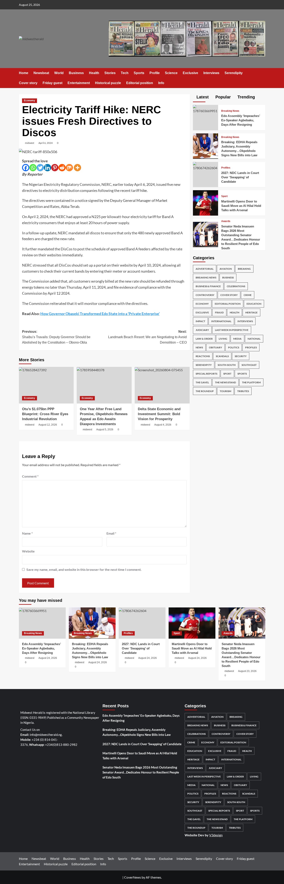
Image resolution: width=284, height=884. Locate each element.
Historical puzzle (108, 83)
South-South (227, 364)
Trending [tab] (245, 97)
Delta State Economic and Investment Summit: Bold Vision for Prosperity (159, 414)
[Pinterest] (54, 167)
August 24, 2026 (47, 658)
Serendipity (234, 73)
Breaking (244, 268)
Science (171, 73)
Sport (224, 196)
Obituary (215, 347)
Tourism (225, 391)
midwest (29, 142)
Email (111, 533)
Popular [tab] (222, 97)
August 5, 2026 (104, 429)
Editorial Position (228, 303)
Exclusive (190, 73)
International (221, 321)
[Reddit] (62, 167)
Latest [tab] (202, 97)
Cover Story (229, 295)
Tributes (243, 391)
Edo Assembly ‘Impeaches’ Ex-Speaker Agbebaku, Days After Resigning (240, 120)
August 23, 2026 (247, 671)
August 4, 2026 (162, 424)
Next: (147, 337)
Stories (110, 73)
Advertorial (205, 268)
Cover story (28, 83)
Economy (29, 100)
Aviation (226, 268)
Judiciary (202, 330)
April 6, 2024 (45, 142)
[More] (77, 167)
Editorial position (139, 83)
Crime (248, 295)
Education (254, 303)
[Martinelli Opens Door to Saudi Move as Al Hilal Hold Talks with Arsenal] (205, 202)
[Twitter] (40, 167)
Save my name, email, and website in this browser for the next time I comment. (84, 569)
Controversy (205, 295)
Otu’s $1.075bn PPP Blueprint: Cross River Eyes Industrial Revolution (45, 414)
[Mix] (69, 167)
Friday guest (52, 83)
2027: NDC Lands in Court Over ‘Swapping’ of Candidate (240, 177)
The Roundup (205, 391)
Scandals (222, 356)
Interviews (211, 73)
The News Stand (225, 382)
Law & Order (204, 338)
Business (76, 73)
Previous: (56, 337)
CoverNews (132, 877)
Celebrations (236, 286)
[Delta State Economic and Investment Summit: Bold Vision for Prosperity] (162, 385)
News (199, 347)
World (59, 73)
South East (249, 364)
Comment (30, 476)
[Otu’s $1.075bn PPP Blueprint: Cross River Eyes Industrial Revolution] (46, 385)
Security (241, 356)
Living (223, 338)
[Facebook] (25, 167)
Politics (233, 347)
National (254, 338)
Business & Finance (208, 286)
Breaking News (230, 110)
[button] (262, 78)
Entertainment (79, 83)
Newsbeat (41, 73)
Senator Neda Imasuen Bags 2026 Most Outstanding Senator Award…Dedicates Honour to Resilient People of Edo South (140, 772)
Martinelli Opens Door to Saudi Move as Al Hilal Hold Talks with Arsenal (241, 206)
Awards (225, 221)
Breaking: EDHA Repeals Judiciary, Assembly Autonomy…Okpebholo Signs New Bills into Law (136, 732)
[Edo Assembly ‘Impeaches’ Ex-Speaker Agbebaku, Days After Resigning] (205, 109)
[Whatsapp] (33, 167)
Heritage (251, 312)
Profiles (225, 167)
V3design (216, 835)
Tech (124, 73)
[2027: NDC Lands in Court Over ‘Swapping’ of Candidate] (205, 166)
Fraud (219, 312)
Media (237, 338)
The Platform (251, 382)
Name (27, 533)
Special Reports (206, 373)
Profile (154, 73)
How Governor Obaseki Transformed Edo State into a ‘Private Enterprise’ (100, 313)
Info (161, 83)
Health (94, 73)
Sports (139, 73)
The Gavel (202, 382)
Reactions (203, 356)
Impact (200, 321)
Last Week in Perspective (231, 330)
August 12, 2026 (47, 424)
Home (23, 73)
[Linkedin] (47, 167)
